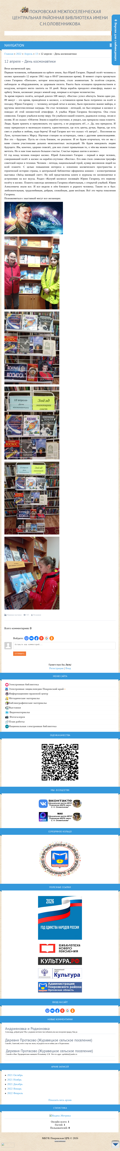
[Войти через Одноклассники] (51, 638)
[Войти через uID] (26, 638)
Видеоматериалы (19, 712)
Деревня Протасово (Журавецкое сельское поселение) (48, 1040)
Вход (68, 668)
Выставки (15, 707)
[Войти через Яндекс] (41, 638)
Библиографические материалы (28, 702)
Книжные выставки (14, 615)
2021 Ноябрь (14, 1079)
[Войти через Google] (46, 638)
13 (36, 53)
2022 (18, 53)
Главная (8, 53)
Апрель (28, 53)
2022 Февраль (15, 1093)
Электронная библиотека (24, 684)
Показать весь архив (60, 1100)
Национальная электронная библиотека (32, 726)
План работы (17, 721)
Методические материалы (24, 698)
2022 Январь (14, 1088)
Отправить (19, 654)
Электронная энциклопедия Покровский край (36, 688)
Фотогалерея (17, 716)
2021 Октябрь (15, 1075)
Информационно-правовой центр (28, 693)
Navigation (14, 45)
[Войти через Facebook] (36, 638)
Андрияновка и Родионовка (27, 1028)
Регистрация (56, 668)
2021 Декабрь (15, 1084)
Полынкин (37, 615)
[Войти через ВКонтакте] (31, 638)
